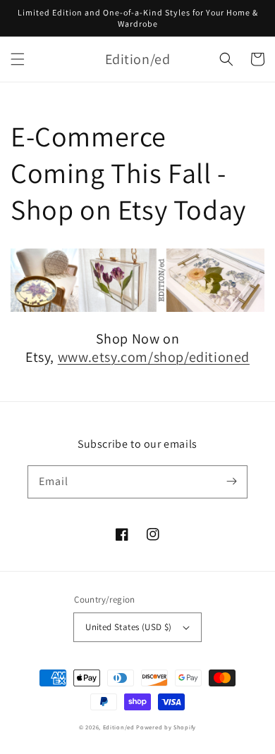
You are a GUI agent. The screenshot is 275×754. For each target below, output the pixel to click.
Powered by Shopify (166, 727)
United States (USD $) (128, 627)
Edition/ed (119, 727)
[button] (17, 59)
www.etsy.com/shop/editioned (154, 357)
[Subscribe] (231, 481)
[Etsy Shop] (137, 308)
